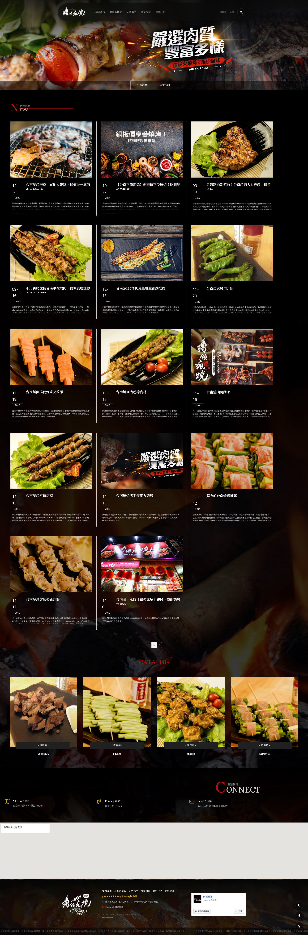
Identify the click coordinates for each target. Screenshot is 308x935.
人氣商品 (131, 12)
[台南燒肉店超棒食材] (142, 357)
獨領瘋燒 (207, 896)
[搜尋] (241, 12)
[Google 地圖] (299, 926)
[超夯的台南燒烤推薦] (232, 461)
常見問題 (146, 12)
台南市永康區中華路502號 (145, 902)
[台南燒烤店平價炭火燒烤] (142, 461)
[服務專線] (299, 905)
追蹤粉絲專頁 (203, 911)
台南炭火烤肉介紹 (219, 289)
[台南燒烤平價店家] (51, 461)
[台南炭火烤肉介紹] (232, 253)
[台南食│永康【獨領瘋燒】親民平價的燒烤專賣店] (142, 564)
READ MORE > (19, 213)
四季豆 (117, 754)
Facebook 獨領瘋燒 (114, 907)
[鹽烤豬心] (43, 712)
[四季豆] (117, 712)
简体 (232, 12)
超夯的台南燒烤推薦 (221, 496)
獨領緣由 (100, 12)
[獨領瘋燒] (74, 11)
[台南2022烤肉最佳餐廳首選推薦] (142, 253)
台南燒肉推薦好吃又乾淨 (44, 392)
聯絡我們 (160, 12)
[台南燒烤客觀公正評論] (51, 564)
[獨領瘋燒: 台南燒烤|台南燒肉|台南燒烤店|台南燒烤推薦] (154, 45)
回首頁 (223, 12)
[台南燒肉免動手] (232, 357)
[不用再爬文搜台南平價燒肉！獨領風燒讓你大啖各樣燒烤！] (51, 253)
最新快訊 (165, 85)
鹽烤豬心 (43, 754)
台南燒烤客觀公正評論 (43, 600)
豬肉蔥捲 (264, 754)
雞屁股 (191, 754)
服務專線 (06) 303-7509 (116, 902)
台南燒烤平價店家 (39, 496)
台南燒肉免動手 (218, 392)
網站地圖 (169, 891)
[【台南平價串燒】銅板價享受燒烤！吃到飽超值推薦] (142, 149)
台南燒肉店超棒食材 (131, 392)
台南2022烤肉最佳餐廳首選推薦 (140, 289)
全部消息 (142, 85)
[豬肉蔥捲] (264, 712)
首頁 (2, 76)
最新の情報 (116, 12)
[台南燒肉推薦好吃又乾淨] (51, 357)
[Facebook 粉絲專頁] (299, 916)
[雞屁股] (191, 712)
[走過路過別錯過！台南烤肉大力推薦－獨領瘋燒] (232, 149)
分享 (240, 911)
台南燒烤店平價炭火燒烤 (134, 496)
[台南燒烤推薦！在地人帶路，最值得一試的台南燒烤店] (51, 149)
